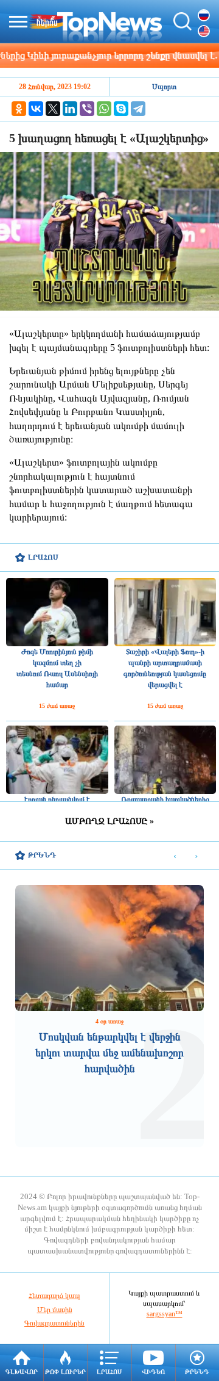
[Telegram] (138, 108)
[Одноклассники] (19, 108)
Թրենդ (197, 1371)
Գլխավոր (21, 1371)
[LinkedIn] (70, 108)
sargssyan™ (164, 1314)
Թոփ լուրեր (65, 1371)
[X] (53, 108)
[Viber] (87, 108)
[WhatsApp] (104, 108)
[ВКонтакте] (36, 108)
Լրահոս (109, 1371)
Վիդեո (153, 1371)
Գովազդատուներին (54, 1323)
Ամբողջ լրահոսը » (109, 821)
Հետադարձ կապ (54, 1295)
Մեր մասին (54, 1309)
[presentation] (174, 856)
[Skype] (121, 108)
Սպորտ (164, 86)
